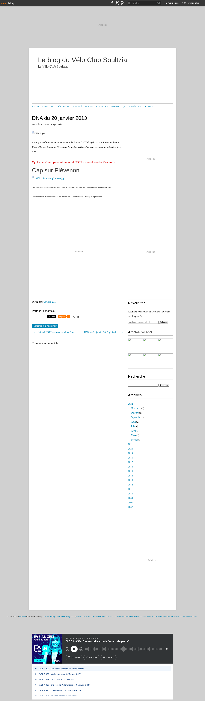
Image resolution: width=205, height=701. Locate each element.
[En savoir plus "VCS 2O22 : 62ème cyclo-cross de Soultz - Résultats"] (135, 346)
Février (134, 439)
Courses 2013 (50, 301)
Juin (133, 426)
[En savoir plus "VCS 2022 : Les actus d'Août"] (150, 360)
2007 (130, 507)
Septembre (136, 417)
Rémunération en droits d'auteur (128, 616)
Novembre (136, 408)
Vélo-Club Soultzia (60, 106)
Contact (149, 106)
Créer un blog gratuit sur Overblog (57, 616)
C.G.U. (111, 616)
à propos (110, 657)
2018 (130, 457)
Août (133, 421)
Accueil (35, 106)
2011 (130, 489)
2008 (130, 502)
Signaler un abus (99, 616)
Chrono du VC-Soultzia (107, 106)
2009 (130, 498)
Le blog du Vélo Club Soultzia (82, 60)
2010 (130, 493)
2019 (130, 453)
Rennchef (22, 616)
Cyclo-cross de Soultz (132, 106)
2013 (130, 480)
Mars (133, 435)
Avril (133, 430)
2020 (130, 448)
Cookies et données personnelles (167, 616)
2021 (130, 444)
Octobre (135, 412)
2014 (130, 475)
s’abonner (75, 657)
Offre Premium (148, 616)
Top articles (77, 616)
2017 (130, 462)
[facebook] (112, 3)
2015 (130, 471)
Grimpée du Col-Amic (82, 106)
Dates (45, 106)
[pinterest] (122, 3)
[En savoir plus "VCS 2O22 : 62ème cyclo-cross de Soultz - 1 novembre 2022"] (150, 346)
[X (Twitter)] (117, 3)
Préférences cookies (190, 616)
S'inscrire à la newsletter (45, 326)
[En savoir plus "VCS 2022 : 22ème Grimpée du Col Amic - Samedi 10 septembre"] (165, 360)
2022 (130, 403)
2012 (130, 484)
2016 (130, 466)
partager (93, 657)
